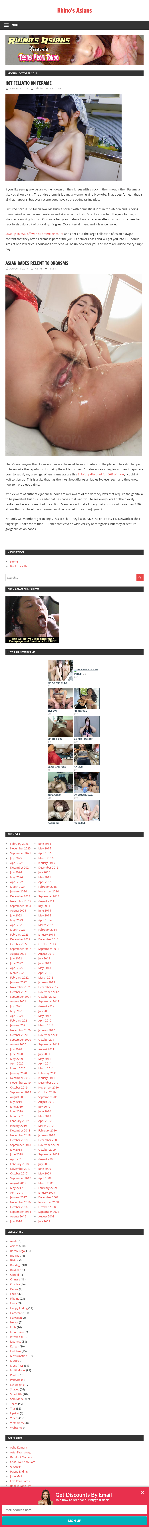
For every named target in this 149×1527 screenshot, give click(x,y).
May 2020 (16, 1058)
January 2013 (46, 982)
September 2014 (48, 896)
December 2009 (48, 1140)
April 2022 (16, 968)
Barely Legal (17, 1251)
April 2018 (16, 1159)
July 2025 (16, 858)
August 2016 (18, 1216)
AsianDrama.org (20, 1452)
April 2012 (45, 1020)
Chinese (15, 1279)
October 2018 (19, 1140)
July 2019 (16, 1101)
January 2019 (18, 1125)
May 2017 (16, 1188)
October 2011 (47, 1039)
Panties (14, 1375)
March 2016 (46, 858)
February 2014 (47, 929)
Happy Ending (19, 1308)
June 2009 (44, 1168)
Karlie (38, 268)
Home (14, 561)
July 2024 (16, 872)
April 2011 (45, 1063)
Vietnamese (17, 1423)
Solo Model (17, 1399)
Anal (13, 1241)
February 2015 (47, 886)
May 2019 (16, 1111)
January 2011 (46, 1078)
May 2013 (44, 968)
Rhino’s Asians (74, 10)
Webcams (16, 1427)
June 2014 (44, 910)
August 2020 (18, 1044)
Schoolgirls (17, 1384)
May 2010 (44, 1116)
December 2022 (20, 939)
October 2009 (47, 1149)
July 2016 (16, 1221)
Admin (39, 88)
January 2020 (18, 1073)
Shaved (14, 1389)
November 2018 (20, 1135)
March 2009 (46, 1183)
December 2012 (48, 987)
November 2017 (20, 1168)
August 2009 (46, 1159)
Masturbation (18, 1356)
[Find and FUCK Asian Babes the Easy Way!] (32, 641)
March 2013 (46, 977)
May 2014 (44, 915)
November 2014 (48, 891)
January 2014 (46, 934)
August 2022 (18, 953)
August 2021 (18, 1001)
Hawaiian (16, 1317)
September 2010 (48, 1097)
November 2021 (20, 987)
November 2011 (48, 1035)
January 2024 (18, 891)
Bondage (15, 1265)
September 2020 (20, 1039)
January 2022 (18, 982)
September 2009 (48, 1154)
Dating (14, 1289)
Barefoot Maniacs (21, 1457)
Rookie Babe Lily (20, 1485)
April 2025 (16, 863)
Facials (14, 1294)
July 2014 (44, 906)
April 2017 (16, 1192)
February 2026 (19, 843)
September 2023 (20, 906)
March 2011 (46, 1068)
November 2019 (20, 1082)
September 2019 (20, 1092)
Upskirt (14, 1413)
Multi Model (17, 1370)
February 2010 (47, 1130)
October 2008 (47, 1207)
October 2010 (47, 1092)
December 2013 (48, 939)
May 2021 (16, 1011)
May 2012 (44, 1016)
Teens (13, 1404)
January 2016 (46, 863)
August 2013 (46, 953)
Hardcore (55, 88)
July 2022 (16, 958)
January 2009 (46, 1192)
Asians (53, 268)
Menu (15, 25)
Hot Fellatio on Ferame (28, 83)
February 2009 (47, 1188)
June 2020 (16, 1054)
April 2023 (16, 925)
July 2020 (16, 1049)
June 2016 (44, 843)
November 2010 (48, 1087)
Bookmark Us (18, 566)
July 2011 (44, 1054)
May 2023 (16, 920)
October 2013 (47, 944)
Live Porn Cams (20, 1481)
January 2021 (18, 1025)
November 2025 (20, 848)
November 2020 (20, 1030)
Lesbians (15, 1351)
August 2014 (46, 901)
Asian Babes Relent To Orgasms (36, 263)
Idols (13, 1327)
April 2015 (45, 882)
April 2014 (45, 920)
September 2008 (48, 1211)
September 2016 (20, 1211)
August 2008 (46, 1216)
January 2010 (46, 1135)
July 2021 (16, 1006)
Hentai (14, 1322)
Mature (14, 1360)
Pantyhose (16, 1380)
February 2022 (19, 977)
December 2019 (20, 1078)
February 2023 (19, 934)
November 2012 (48, 992)
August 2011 (46, 1049)
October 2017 (19, 1173)
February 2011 (47, 1073)
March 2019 (17, 1116)
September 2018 (20, 1145)
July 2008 (44, 1221)
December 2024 (20, 867)
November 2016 (20, 1202)
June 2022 (16, 963)
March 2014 (46, 925)
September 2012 (48, 1001)
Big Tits (14, 1255)
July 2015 (44, 872)
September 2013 (48, 949)
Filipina (14, 1298)
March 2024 (17, 886)
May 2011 (44, 1058)
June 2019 (16, 1106)
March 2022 (17, 973)
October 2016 (19, 1207)
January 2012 (46, 1030)
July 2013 (44, 958)
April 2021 (16, 1016)
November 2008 (48, 1202)
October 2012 (47, 996)
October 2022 (19, 944)
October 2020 (19, 1035)
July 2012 (44, 1011)
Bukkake (15, 1270)
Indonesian (17, 1332)
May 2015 (44, 877)
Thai (12, 1408)
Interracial (16, 1337)
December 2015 (48, 867)
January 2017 (18, 1197)
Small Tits (16, 1394)
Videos (14, 1418)
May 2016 (44, 848)
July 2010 (44, 1106)
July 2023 (16, 915)
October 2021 (19, 992)
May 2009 (44, 1173)
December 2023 (20, 896)
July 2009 (44, 1164)
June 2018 (16, 1154)
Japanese (15, 1341)
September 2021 (20, 996)
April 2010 (45, 1121)
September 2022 (20, 949)
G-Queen (15, 1466)
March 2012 (46, 1025)
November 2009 (48, 1145)
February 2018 (19, 1164)
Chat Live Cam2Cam (22, 1462)
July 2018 (16, 1149)
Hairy (13, 1303)
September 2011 (48, 1044)
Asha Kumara (18, 1447)
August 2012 (46, 1006)
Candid (14, 1274)
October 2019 (19, 1087)
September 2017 (20, 1178)
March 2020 (17, 1068)
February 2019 (19, 1121)
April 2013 (45, 973)
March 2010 (46, 1125)
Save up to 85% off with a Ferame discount (34, 234)
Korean (14, 1346)
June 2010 (44, 1111)
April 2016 (45, 853)
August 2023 (18, 910)
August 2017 (18, 1183)
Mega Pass (16, 1365)
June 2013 (44, 963)
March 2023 (17, 929)
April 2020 (16, 1063)
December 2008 (48, 1197)
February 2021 (19, 1020)
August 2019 (18, 1097)
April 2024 (16, 882)
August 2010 (46, 1101)
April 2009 (45, 1178)
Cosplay (15, 1284)
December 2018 (20, 1130)
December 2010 (48, 1082)
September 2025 (20, 853)
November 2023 (20, 901)
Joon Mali (16, 1476)
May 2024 (16, 877)
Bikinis (14, 1260)
